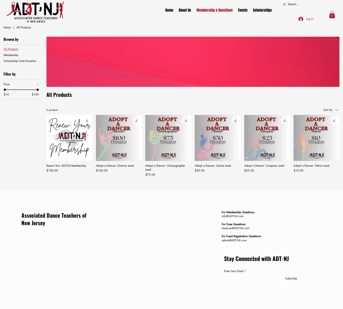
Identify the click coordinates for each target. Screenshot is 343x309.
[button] (332, 14)
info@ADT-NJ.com (232, 216)
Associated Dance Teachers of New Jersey (53, 219)
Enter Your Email (234, 271)
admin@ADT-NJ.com (234, 240)
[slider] (5, 90)
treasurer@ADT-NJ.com (235, 228)
